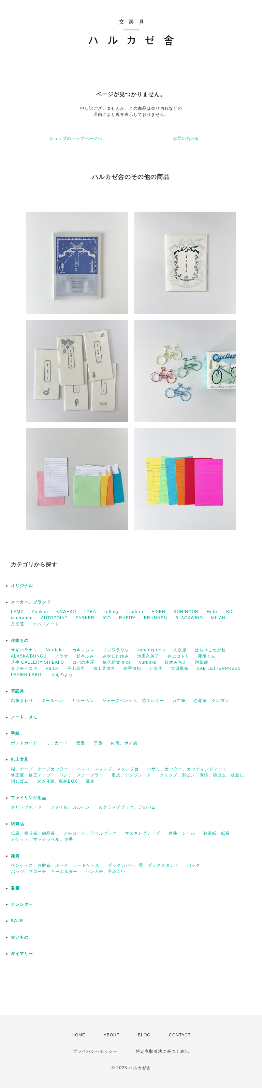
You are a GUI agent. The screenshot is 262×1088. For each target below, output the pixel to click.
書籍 (15, 888)
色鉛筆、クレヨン (211, 700)
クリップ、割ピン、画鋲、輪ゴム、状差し (202, 775)
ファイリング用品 (28, 797)
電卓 (90, 781)
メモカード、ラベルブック (90, 833)
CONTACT (180, 1035)
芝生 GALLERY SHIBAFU (37, 662)
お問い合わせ (186, 138)
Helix (212, 611)
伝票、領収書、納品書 (33, 833)
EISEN (158, 611)
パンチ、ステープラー (81, 775)
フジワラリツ (116, 650)
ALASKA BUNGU (29, 656)
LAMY (17, 611)
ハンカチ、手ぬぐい (106, 871)
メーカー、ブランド (31, 602)
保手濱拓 (132, 668)
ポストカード (24, 743)
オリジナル (22, 585)
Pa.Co (52, 668)
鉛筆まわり (22, 700)
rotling (111, 611)
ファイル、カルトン (70, 807)
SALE (17, 920)
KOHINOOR (186, 611)
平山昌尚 (76, 668)
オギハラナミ (24, 650)
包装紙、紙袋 (216, 833)
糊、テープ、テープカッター (40, 769)
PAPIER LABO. (27, 674)
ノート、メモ (24, 717)
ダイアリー (22, 953)
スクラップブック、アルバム (127, 807)
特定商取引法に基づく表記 (162, 1051)
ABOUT (111, 1035)
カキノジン (83, 650)
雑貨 (15, 855)
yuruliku (148, 662)
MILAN (218, 617)
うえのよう (62, 674)
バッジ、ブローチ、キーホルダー (44, 871)
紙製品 (17, 823)
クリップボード (26, 807)
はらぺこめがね (210, 650)
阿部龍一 (204, 662)
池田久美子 (148, 656)
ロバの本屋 (83, 662)
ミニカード (57, 743)
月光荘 (17, 624)
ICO (107, 617)
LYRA (90, 611)
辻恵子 (156, 668)
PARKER (85, 617)
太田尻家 (180, 668)
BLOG (144, 1035)
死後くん (207, 656)
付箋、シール (182, 833)
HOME (78, 1035)
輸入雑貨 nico (117, 662)
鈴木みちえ (176, 662)
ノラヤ (61, 656)
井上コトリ (179, 656)
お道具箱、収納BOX (57, 781)
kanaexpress (151, 650)
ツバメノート (45, 624)
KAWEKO (66, 611)
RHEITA (127, 617)
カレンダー (22, 904)
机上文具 (20, 759)
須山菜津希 (104, 668)
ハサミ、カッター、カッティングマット (187, 769)
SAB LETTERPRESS (219, 668)
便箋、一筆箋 (89, 743)
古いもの (20, 937)
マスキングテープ (142, 833)
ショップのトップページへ (75, 138)
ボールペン (52, 700)
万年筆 (179, 700)
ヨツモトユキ (24, 668)
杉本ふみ (85, 656)
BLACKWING (189, 617)
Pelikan (40, 611)
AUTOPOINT (54, 617)
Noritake (55, 650)
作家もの (20, 640)
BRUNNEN (155, 617)
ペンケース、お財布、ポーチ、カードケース (55, 865)
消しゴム (20, 781)
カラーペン (83, 700)
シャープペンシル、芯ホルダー (133, 700)
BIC (230, 611)
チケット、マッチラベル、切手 (42, 839)
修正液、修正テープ (31, 775)
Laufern (135, 611)
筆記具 (17, 691)
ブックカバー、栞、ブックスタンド (143, 865)
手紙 (15, 733)
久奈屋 (180, 650)
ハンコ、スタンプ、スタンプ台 (108, 769)
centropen (22, 617)
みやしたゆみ (115, 656)
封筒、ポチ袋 (124, 743)
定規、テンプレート (131, 775)
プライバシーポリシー (95, 1051)
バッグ (193, 865)
